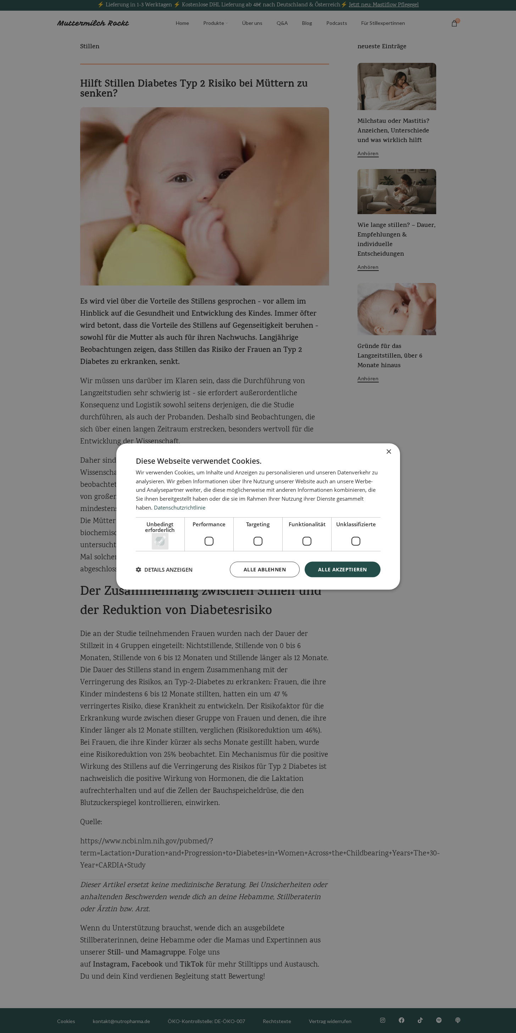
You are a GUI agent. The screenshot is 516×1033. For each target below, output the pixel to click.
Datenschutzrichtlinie (179, 507)
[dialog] (258, 516)
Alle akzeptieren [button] (342, 569)
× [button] (388, 451)
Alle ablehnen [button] (265, 569)
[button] (164, 569)
